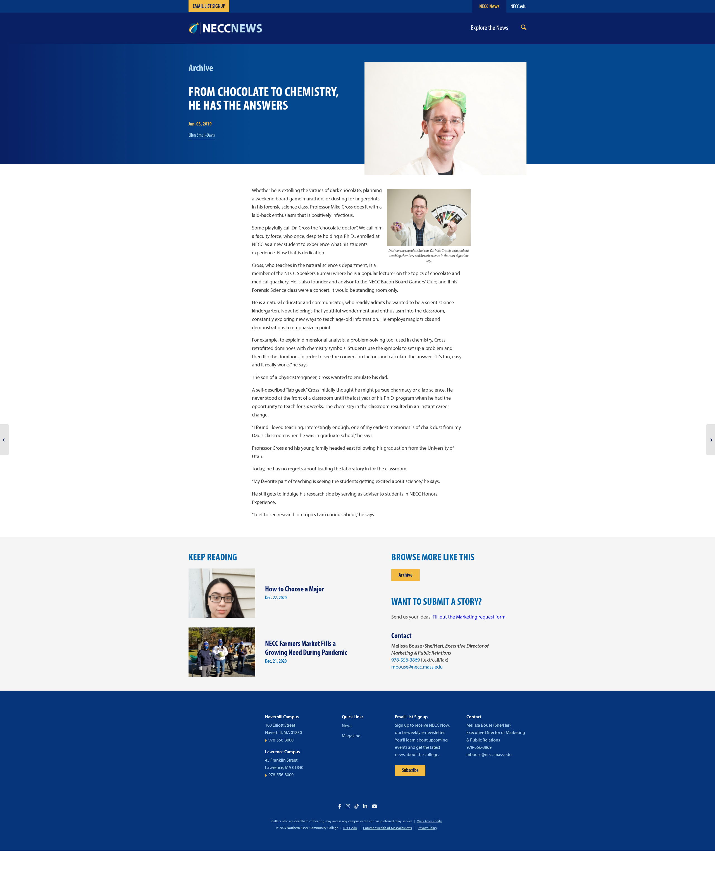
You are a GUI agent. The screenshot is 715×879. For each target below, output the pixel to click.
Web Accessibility (429, 821)
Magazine (351, 735)
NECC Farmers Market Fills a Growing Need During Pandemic (306, 648)
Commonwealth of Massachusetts (387, 828)
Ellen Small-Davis (202, 135)
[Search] (523, 28)
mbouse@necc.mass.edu (417, 667)
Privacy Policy (427, 828)
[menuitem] (523, 28)
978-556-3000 (281, 740)
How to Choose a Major (294, 588)
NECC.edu (518, 6)
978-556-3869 (405, 660)
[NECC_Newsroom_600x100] (225, 28)
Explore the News (489, 28)
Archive (406, 575)
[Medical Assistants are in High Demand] (4, 439)
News (347, 725)
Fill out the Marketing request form (469, 617)
